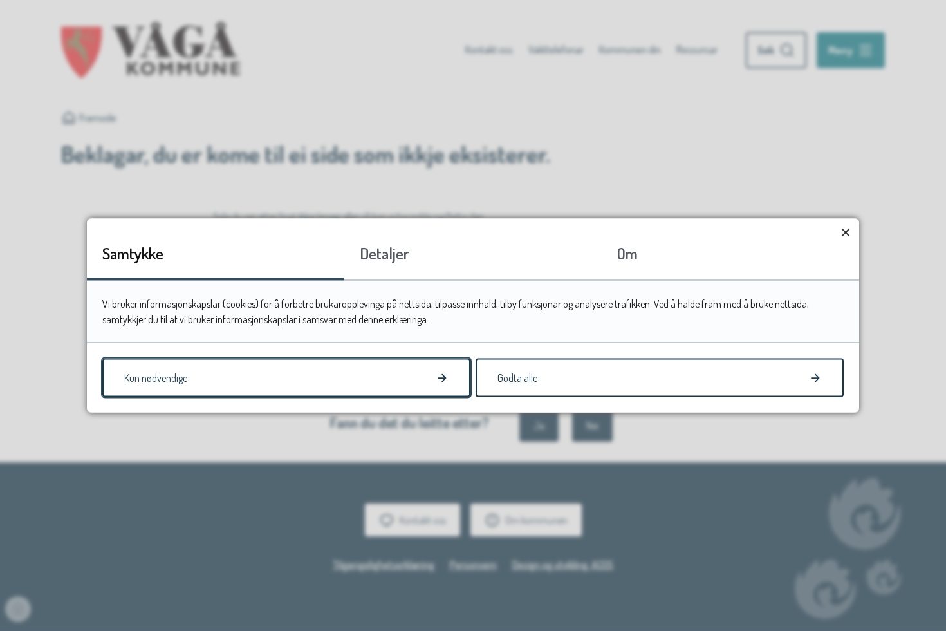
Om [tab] (627, 253)
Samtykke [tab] (132, 253)
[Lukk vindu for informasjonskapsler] (845, 232)
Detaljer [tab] (384, 253)
